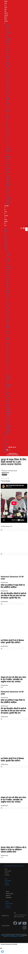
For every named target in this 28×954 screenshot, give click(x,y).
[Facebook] (15, 923)
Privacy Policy (8, 871)
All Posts (4, 474)
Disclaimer (7, 875)
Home (6, 869)
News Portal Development (11, 936)
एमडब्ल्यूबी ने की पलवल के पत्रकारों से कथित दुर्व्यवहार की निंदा (6, 215)
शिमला (5, 17)
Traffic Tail (18, 935)
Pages (6, 21)
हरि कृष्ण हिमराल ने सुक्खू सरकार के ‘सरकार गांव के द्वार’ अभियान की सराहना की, (8, 68)
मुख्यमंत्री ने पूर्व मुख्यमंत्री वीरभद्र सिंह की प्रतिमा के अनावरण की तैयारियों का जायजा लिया (8, 164)
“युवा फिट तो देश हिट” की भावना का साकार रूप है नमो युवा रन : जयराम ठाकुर (8, 133)
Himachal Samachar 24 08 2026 (9, 944)
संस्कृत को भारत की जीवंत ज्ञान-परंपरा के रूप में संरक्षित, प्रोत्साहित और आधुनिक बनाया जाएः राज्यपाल (13, 679)
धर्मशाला (6, 13)
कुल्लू (5, 9)
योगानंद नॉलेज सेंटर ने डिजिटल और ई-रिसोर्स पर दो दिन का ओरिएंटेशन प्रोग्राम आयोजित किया (14, 849)
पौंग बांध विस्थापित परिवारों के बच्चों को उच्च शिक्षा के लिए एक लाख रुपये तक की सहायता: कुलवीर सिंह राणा (13, 595)
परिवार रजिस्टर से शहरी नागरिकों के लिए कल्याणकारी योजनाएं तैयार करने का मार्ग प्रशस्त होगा (9, 38)
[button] (26, 226)
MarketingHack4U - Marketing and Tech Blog (14, 865)
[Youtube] (24, 923)
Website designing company (8, 935)
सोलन (5, 19)
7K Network (21, 936)
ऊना (5, 5)
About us (7, 873)
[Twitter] (20, 923)
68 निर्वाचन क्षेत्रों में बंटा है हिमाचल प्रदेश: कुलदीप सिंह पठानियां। (12, 641)
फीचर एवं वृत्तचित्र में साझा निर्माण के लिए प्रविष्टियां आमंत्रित (13, 586)
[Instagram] (24, 928)
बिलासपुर (6, 15)
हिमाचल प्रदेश (5, 2)
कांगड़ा (5, 7)
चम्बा (5, 11)
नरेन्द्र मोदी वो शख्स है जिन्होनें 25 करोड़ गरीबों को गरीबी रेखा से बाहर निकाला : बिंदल (8, 99)
